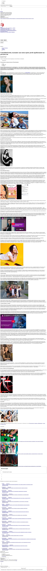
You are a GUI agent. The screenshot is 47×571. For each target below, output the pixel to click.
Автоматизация (18, 18)
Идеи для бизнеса (3, 18)
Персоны (30, 18)
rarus (16, 560)
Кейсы (11, 18)
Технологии (8, 18)
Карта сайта (4, 556)
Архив (33, 18)
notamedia (1, 561)
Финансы (26, 18)
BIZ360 (1, 11)
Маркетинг (14, 18)
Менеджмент (23, 18)
